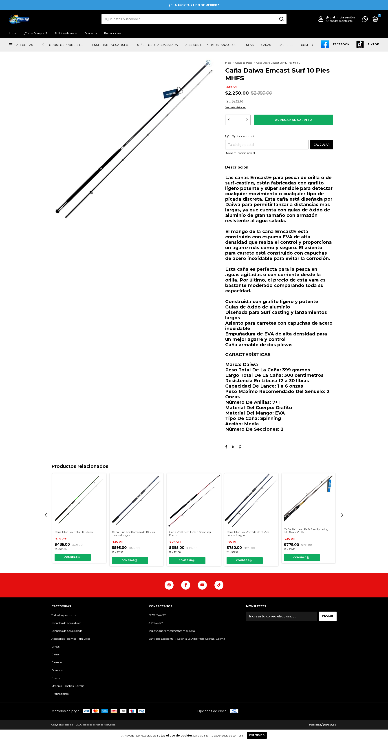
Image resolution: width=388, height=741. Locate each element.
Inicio (12, 33)
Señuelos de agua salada (157, 45)
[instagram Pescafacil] (169, 585)
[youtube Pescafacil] (202, 585)
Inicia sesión (345, 17)
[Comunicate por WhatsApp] (365, 20)
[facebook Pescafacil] (185, 585)
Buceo (55, 678)
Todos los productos (65, 45)
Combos (307, 45)
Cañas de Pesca (243, 62)
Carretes (285, 45)
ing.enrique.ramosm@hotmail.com (172, 630)
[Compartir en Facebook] (226, 447)
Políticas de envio (66, 33)
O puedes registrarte (339, 20)
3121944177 (156, 623)
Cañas (266, 45)
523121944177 (157, 615)
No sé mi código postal (240, 153)
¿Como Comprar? (35, 33)
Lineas (249, 45)
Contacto (90, 33)
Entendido (257, 735)
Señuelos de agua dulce (110, 45)
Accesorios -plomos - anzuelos (210, 45)
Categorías (23, 45)
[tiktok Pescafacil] (218, 585)
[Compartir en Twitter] (233, 447)
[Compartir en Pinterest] (240, 447)
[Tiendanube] (323, 725)
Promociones (112, 33)
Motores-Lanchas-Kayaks (67, 686)
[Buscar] (281, 19)
